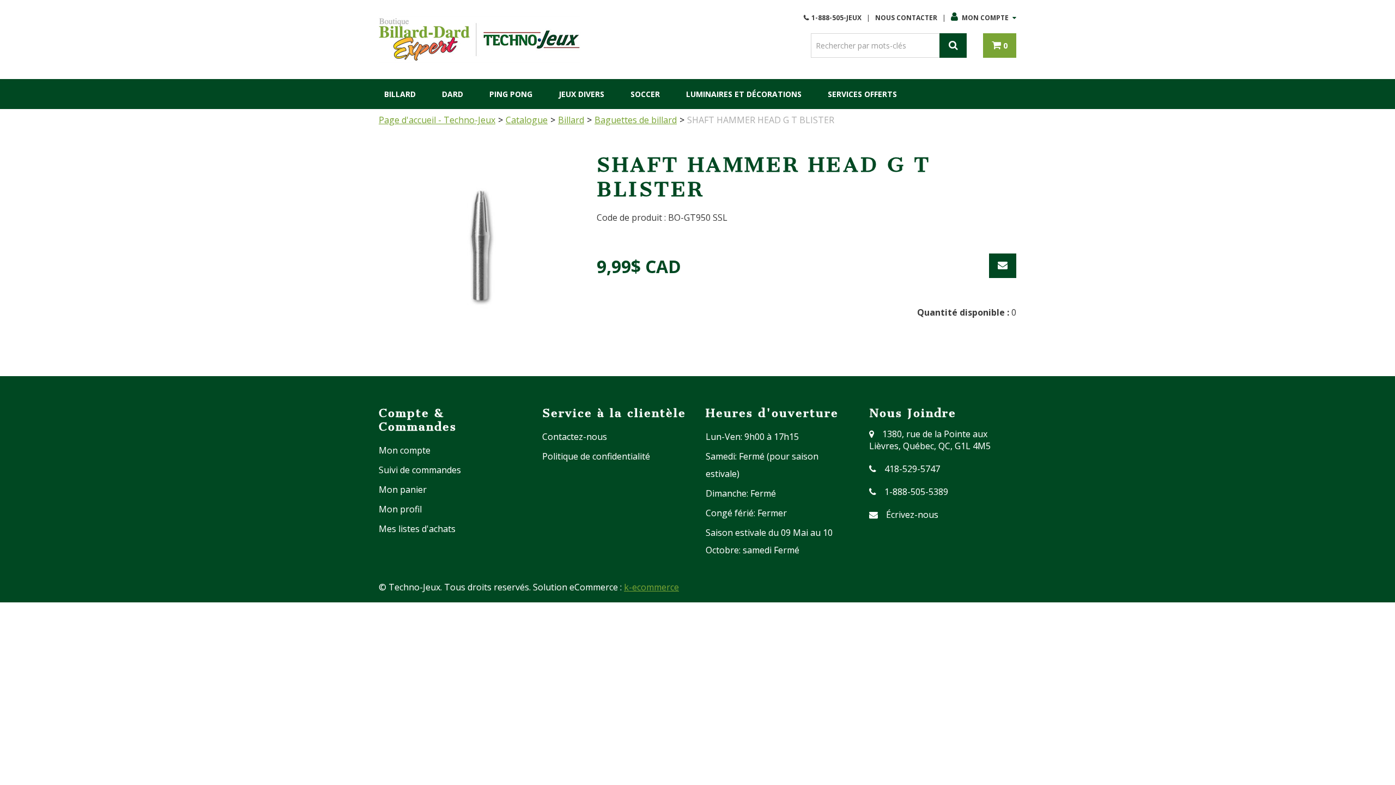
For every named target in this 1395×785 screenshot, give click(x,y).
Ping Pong (510, 94)
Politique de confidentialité (596, 456)
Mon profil (400, 509)
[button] (999, 45)
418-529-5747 (912, 469)
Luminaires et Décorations (744, 94)
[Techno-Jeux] (479, 39)
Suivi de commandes (420, 470)
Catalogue (527, 120)
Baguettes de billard (636, 120)
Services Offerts (862, 94)
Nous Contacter (906, 17)
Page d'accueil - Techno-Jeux (437, 120)
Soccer (645, 94)
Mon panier (403, 490)
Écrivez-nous (912, 515)
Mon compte (985, 17)
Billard (400, 94)
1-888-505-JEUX (836, 17)
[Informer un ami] (1002, 265)
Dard (452, 94)
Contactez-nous (574, 437)
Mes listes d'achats (417, 529)
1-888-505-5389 (916, 492)
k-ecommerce (651, 587)
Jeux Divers (581, 94)
